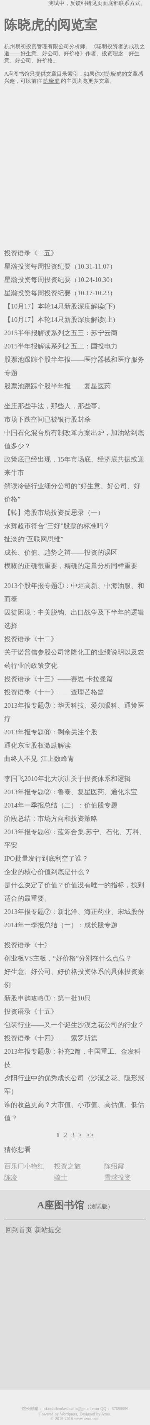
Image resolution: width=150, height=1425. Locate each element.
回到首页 (18, 1229)
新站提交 (48, 1229)
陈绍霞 (114, 1166)
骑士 (61, 1177)
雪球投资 (117, 1177)
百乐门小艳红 (24, 1166)
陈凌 (11, 1177)
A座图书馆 (60, 1205)
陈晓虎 (51, 81)
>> (90, 1135)
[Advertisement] (75, 165)
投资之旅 (67, 1166)
